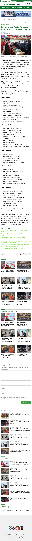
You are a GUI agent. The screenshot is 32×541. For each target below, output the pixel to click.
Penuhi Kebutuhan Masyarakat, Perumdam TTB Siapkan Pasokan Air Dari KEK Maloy (15, 241)
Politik (7, 24)
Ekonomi (13, 23)
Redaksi (17, 533)
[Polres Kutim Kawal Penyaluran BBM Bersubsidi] (24, 296)
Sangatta (10, 510)
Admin (5, 32)
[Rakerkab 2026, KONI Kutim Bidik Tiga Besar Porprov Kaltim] (24, 265)
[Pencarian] (30, 4)
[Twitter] (13, 528)
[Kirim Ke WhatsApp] (30, 254)
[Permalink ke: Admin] (2, 32)
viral (17, 510)
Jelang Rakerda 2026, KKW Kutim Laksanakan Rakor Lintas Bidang (15, 238)
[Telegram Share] (26, 254)
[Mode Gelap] (27, 4)
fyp (22, 510)
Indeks (5, 533)
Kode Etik (11, 533)
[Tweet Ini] (20, 254)
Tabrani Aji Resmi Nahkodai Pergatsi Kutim (19, 415)
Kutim (14, 60)
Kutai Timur (25, 23)
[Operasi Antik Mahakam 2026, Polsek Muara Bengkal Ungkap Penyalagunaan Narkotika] (8, 296)
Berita (8, 23)
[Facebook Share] (17, 254)
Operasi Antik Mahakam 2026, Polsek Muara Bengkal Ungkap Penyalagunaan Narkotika (15, 245)
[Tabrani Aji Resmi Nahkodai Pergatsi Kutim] (5, 416)
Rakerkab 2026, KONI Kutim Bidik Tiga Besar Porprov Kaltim (15, 234)
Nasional (3, 24)
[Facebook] (10, 528)
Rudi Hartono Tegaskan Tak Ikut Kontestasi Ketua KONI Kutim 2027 (15, 230)
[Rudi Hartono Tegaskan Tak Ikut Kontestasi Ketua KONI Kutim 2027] (8, 265)
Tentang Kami (24, 533)
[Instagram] (16, 528)
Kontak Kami (9, 535)
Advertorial (4, 23)
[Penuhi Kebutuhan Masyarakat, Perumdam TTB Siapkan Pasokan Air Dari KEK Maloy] (24, 280)
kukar (27, 510)
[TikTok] (22, 528)
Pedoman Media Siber (20, 535)
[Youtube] (19, 528)
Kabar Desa (18, 23)
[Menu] (2, 4)
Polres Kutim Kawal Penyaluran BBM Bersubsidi (13, 248)
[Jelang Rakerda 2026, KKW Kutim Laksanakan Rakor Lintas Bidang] (8, 280)
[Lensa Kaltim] (12, 4)
